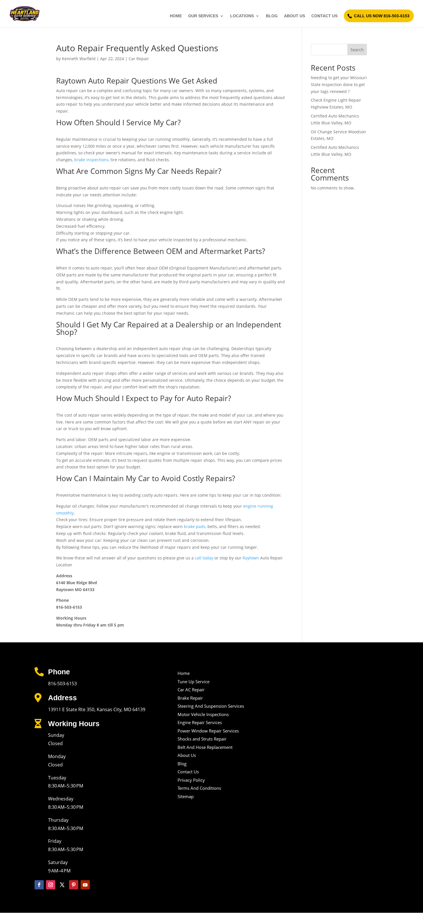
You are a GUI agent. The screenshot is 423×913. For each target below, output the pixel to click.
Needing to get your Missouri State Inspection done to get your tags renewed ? (339, 84)
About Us (294, 16)
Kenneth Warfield (79, 58)
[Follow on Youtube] (85, 884)
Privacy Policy (191, 780)
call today (204, 558)
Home (176, 16)
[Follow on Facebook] (39, 884)
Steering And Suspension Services (211, 706)
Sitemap (186, 796)
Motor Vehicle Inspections (203, 714)
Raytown (250, 558)
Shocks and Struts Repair (202, 739)
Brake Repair (190, 698)
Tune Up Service (193, 681)
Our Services (203, 16)
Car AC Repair (191, 689)
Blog (272, 16)
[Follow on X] (62, 884)
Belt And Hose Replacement (205, 747)
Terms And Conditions (199, 788)
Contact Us (324, 16)
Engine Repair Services (200, 722)
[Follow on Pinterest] (73, 884)
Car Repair (139, 58)
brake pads (194, 526)
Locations (242, 16)
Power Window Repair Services (208, 731)
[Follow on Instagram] (50, 884)
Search (357, 49)
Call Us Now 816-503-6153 (381, 16)
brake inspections (91, 159)
